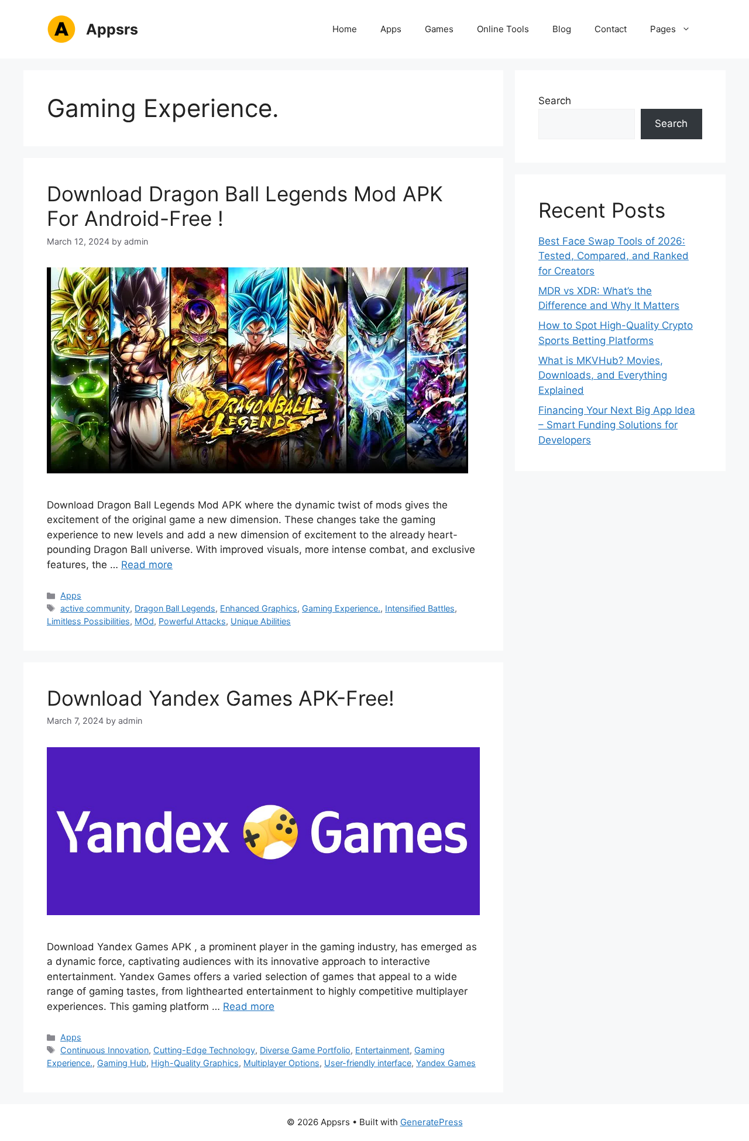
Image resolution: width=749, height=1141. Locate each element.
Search (554, 100)
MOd (144, 621)
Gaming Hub (121, 1063)
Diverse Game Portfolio (305, 1050)
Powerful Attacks (192, 621)
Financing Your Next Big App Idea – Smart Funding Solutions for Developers (616, 425)
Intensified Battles (420, 608)
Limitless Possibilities (88, 621)
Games (439, 29)
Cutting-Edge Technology (204, 1050)
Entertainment (382, 1050)
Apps (390, 29)
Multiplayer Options (281, 1063)
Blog (561, 29)
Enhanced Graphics (258, 608)
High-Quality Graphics (195, 1063)
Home (344, 29)
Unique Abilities (261, 621)
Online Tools (503, 29)
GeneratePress (431, 1122)
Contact (611, 29)
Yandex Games (446, 1063)
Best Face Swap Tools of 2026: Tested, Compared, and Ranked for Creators (613, 256)
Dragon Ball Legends (175, 608)
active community (95, 608)
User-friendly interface (367, 1063)
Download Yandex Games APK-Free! (220, 698)
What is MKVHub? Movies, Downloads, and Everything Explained (602, 375)
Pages (663, 29)
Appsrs (112, 29)
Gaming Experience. (341, 608)
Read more (147, 564)
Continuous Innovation (104, 1050)
